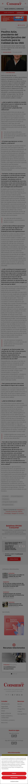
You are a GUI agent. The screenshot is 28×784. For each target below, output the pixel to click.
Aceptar (14, 773)
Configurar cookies (14, 781)
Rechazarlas (14, 777)
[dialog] (14, 770)
